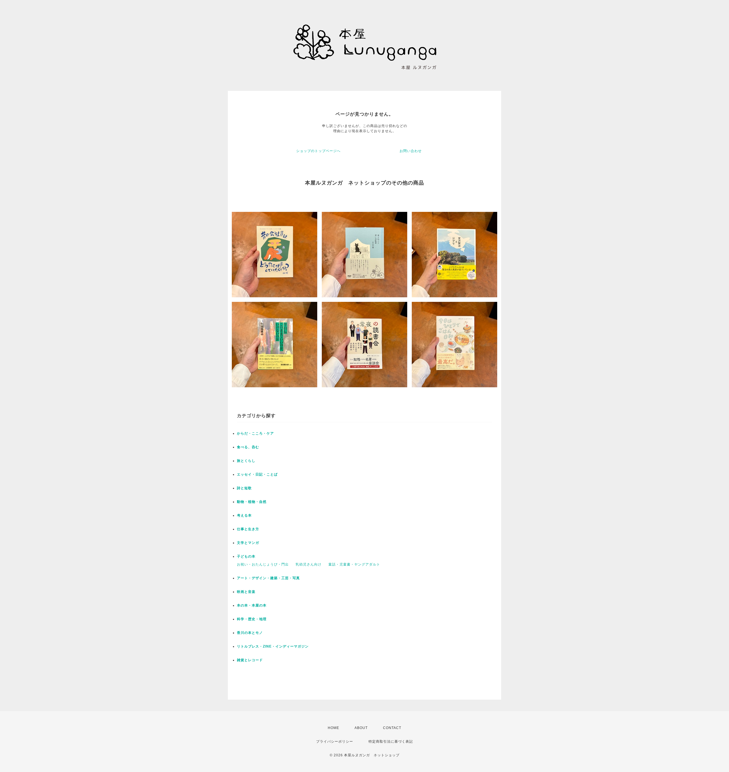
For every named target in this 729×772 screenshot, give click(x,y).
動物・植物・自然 (252, 502)
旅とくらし (246, 461)
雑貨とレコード (250, 660)
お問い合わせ (411, 151)
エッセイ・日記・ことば (257, 474)
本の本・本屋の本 (252, 605)
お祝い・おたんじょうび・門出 (263, 564)
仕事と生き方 (248, 529)
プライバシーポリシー (334, 742)
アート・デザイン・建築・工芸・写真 (268, 578)
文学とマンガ (248, 543)
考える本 (244, 515)
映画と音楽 (246, 592)
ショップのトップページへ (318, 151)
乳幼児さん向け (309, 564)
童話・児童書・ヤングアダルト (354, 564)
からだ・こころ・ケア (255, 433)
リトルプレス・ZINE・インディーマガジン (273, 646)
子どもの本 (246, 556)
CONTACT (392, 728)
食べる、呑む (248, 447)
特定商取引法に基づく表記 (390, 742)
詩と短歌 (244, 488)
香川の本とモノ (250, 633)
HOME (333, 728)
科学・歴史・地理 (252, 619)
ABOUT (361, 728)
